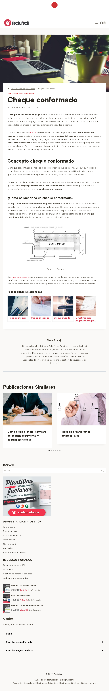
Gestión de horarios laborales (17, 573)
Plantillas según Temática (54, 650)
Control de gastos (12, 535)
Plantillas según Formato (54, 642)
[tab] (49, 450)
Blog (62, 680)
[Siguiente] (101, 420)
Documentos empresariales (20, 93)
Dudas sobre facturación (46, 680)
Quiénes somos (88, 683)
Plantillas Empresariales (14, 552)
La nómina (8, 569)
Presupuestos (10, 531)
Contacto (18, 683)
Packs (9, 633)
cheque (33, 132)
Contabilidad (9, 544)
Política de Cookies (69, 683)
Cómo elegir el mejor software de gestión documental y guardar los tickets (26, 435)
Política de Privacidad (48, 683)
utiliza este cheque (19, 277)
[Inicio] (8, 89)
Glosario (70, 680)
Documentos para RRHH (15, 565)
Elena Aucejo (16, 107)
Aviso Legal (30, 683)
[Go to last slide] (8, 420)
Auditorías (8, 548)
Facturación (9, 527)
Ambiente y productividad (15, 578)
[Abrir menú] (96, 23)
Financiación (9, 539)
